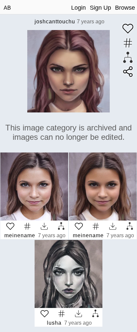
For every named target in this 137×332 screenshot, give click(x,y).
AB (7, 8)
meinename (19, 235)
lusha (54, 323)
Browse (125, 7)
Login (78, 7)
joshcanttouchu (55, 21)
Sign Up (100, 7)
